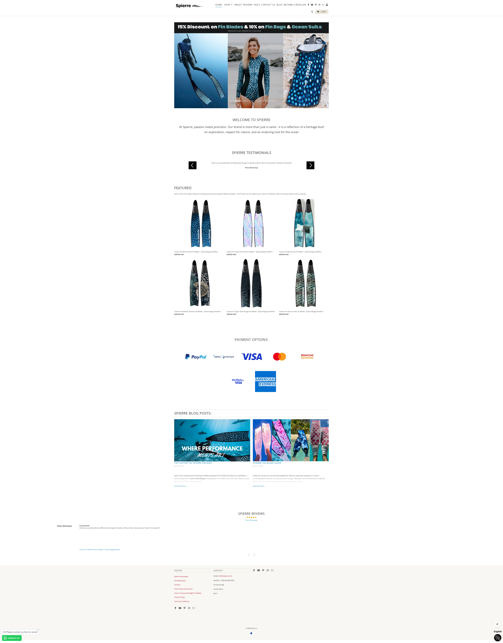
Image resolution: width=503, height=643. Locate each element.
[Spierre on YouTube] (180, 608)
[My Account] (327, 5)
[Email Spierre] (193, 608)
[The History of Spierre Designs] (212, 440)
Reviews (248, 5)
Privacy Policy (179, 597)
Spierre (254, 628)
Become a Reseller (295, 5)
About (238, 5)
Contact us (268, 5)
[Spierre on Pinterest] (184, 608)
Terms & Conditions (182, 601)
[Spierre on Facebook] (175, 608)
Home (218, 5)
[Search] (312, 12)
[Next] (310, 165)
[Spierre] (189, 5)
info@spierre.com (225, 576)
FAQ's (257, 5)
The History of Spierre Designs (193, 463)
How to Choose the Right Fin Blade (187, 593)
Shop (228, 4)
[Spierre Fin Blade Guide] (291, 440)
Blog (280, 5)
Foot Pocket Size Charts (183, 589)
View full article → (180, 486)
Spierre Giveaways (181, 576)
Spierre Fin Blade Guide (267, 463)
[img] (251, 517)
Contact (177, 585)
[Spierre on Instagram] (189, 608)
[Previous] (192, 165)
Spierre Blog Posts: (193, 413)
